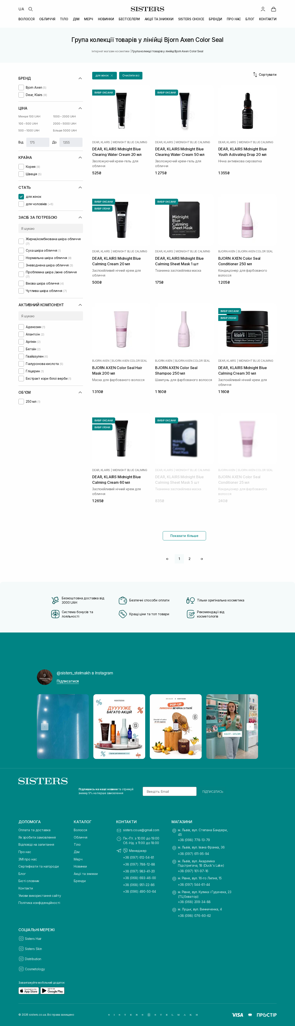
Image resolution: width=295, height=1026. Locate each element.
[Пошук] (30, 9)
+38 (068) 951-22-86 (139, 885)
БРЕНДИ (215, 19)
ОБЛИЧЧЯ (47, 19)
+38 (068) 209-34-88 (194, 902)
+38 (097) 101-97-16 (193, 871)
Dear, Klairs (101, 142)
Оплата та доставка (34, 830)
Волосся (80, 830)
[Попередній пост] (44, 726)
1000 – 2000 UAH (64, 116)
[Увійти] (263, 9)
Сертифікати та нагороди (38, 866)
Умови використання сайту (39, 896)
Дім (77, 852)
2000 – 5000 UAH (64, 123)
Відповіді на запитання (36, 844)
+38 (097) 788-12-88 (139, 864)
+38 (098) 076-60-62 (194, 916)
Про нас (24, 852)
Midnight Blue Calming (130, 142)
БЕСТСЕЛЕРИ (129, 19)
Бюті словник (28, 881)
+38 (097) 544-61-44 (194, 884)
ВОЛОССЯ (26, 19)
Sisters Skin (33, 949)
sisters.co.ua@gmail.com (141, 830)
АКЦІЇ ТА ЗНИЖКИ (159, 19)
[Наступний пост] (250, 726)
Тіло (77, 844)
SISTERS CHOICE (191, 19)
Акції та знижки (86, 874)
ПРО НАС (234, 19)
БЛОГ (249, 19)
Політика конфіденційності (39, 903)
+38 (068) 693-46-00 (139, 878)
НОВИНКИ (106, 19)
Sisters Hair (33, 939)
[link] (274, 9)
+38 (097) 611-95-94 (193, 854)
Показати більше (184, 536)
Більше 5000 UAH (65, 130)
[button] (104, 75)
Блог (22, 874)
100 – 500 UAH (28, 123)
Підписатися (68, 681)
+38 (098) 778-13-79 (194, 840)
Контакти (25, 888)
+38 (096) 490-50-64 (139, 891)
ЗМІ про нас (27, 859)
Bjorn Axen (227, 251)
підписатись (212, 791)
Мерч (78, 859)
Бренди (80, 881)
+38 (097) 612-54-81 (138, 857)
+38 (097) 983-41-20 (139, 871)
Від (21, 142)
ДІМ (76, 19)
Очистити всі (130, 75)
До (54, 142)
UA (21, 9)
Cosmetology (35, 969)
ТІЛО (64, 19)
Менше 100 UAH (29, 116)
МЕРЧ (88, 19)
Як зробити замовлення (37, 837)
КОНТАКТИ (268, 19)
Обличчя (80, 837)
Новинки (80, 866)
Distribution (33, 959)
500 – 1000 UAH (28, 130)
